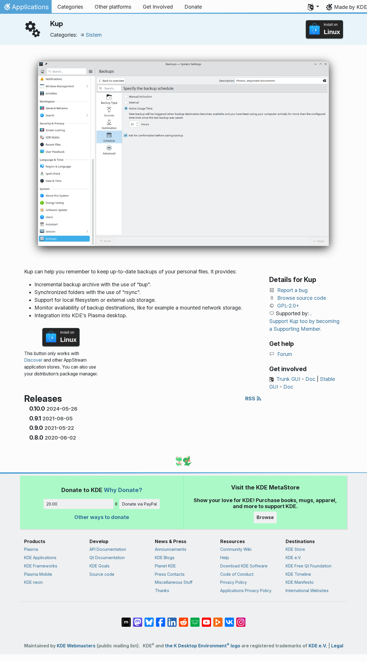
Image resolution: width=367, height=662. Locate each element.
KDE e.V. (293, 557)
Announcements (170, 549)
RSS (250, 398)
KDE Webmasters (76, 646)
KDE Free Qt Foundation (308, 565)
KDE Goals (99, 565)
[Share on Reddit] (183, 619)
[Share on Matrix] (126, 619)
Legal (337, 646)
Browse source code (301, 298)
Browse (265, 517)
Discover (33, 360)
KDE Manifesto (300, 582)
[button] (313, 7)
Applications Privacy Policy (246, 590)
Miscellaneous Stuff (173, 582)
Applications (26, 8)
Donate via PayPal (139, 504)
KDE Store (295, 549)
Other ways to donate (101, 517)
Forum (284, 354)
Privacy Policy (233, 582)
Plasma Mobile (38, 574)
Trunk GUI (288, 379)
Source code (101, 574)
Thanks (162, 590)
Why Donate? (123, 489)
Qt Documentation (107, 557)
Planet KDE (165, 565)
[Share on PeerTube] (217, 619)
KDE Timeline (298, 574)
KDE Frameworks (40, 565)
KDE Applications (40, 557)
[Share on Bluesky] (149, 619)
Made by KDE (350, 7)
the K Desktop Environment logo (202, 646)
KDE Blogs (165, 557)
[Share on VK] (229, 619)
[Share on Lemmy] (195, 619)
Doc (310, 379)
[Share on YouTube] (206, 619)
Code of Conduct (236, 574)
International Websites (307, 590)
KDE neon (33, 582)
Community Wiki (235, 549)
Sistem (94, 35)
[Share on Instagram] (240, 619)
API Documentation (107, 549)
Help (224, 557)
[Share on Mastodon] (137, 619)
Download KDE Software (244, 565)
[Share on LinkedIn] (172, 619)
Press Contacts (170, 574)
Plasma (31, 549)
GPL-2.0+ (288, 306)
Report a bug (292, 290)
